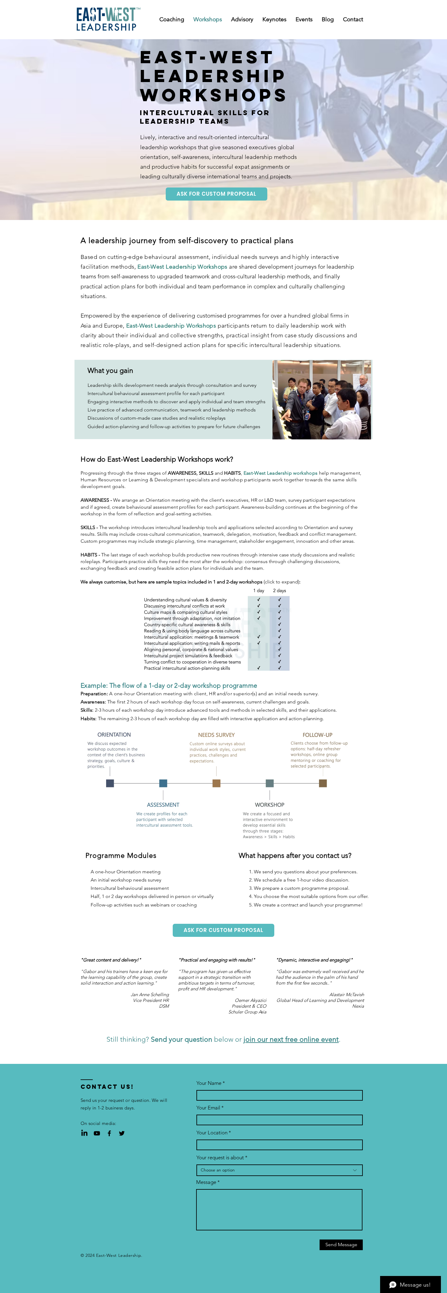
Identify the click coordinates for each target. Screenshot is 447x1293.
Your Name (208, 1083)
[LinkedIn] (84, 1133)
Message (206, 1182)
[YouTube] (97, 1133)
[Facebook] (109, 1133)
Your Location (211, 1132)
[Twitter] (122, 1133)
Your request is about (220, 1157)
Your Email (208, 1107)
